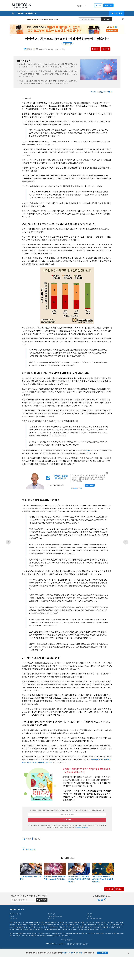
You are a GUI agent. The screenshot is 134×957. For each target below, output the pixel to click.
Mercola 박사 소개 (27, 13)
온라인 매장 (117, 13)
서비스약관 (79, 953)
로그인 (98, 5)
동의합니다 (102, 953)
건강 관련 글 (13, 918)
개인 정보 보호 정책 (67, 953)
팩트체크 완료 (68, 44)
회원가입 (108, 5)
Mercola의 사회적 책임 (55, 916)
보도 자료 (90, 914)
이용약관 (89, 916)
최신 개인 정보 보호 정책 (94, 918)
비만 (88, 450)
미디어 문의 (51, 914)
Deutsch (81, 9)
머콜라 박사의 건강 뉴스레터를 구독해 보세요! (43, 19)
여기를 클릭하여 (41, 933)
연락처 (12, 916)
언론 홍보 (51, 918)
